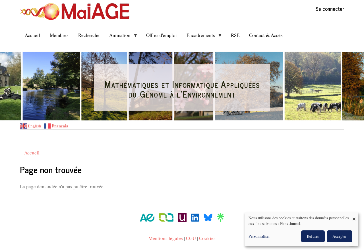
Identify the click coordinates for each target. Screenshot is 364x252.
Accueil (32, 152)
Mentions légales (165, 238)
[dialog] (301, 229)
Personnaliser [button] (259, 236)
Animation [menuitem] (117, 36)
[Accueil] (77, 11)
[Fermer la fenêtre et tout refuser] (354, 215)
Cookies (207, 238)
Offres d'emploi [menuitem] (161, 35)
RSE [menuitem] (235, 35)
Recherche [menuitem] (89, 35)
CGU (191, 238)
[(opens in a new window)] (147, 217)
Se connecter (330, 8)
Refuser (313, 236)
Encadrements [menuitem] (198, 36)
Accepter (339, 236)
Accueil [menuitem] (32, 35)
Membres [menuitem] (59, 35)
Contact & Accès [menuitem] (266, 35)
